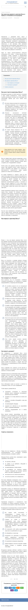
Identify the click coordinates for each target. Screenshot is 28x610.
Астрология (16, 17)
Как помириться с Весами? (13, 82)
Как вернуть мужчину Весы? (11, 80)
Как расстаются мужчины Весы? (12, 78)
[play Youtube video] (14, 441)
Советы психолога (9, 87)
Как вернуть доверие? (12, 84)
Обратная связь (5, 600)
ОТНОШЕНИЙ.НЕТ (12, 2)
